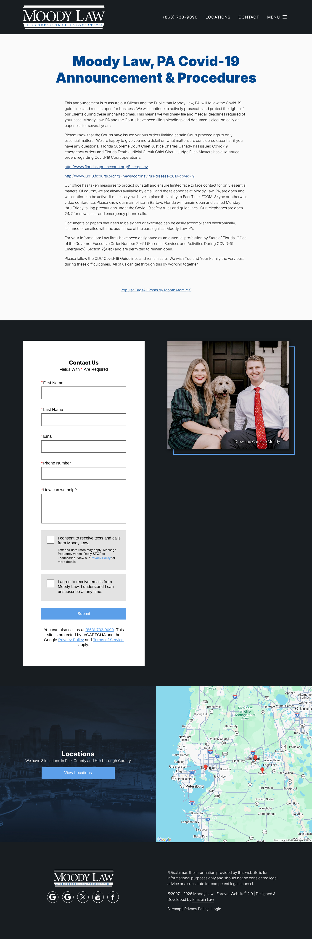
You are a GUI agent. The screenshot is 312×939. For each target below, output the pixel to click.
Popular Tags (132, 290)
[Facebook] (113, 897)
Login (216, 909)
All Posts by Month (159, 290)
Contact (248, 17)
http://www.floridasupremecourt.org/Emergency (106, 166)
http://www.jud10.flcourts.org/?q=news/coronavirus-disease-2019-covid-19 (130, 176)
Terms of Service (108, 640)
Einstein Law (203, 899)
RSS (188, 290)
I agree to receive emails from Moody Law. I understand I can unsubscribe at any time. (86, 586)
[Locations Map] (234, 764)
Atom (180, 290)
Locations (218, 17)
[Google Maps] (52, 897)
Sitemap (174, 909)
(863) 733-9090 (100, 630)
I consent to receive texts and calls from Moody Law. (89, 549)
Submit (83, 613)
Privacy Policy (101, 558)
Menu (273, 17)
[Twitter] (83, 897)
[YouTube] (98, 897)
